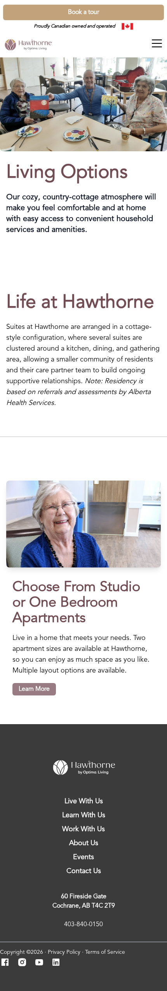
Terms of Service (105, 952)
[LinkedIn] (58, 963)
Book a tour (83, 12)
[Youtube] (41, 963)
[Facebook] (7, 963)
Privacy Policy (64, 952)
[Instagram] (24, 963)
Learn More (34, 689)
